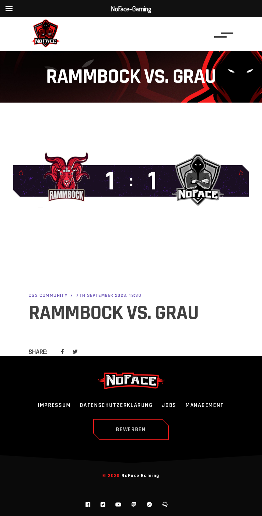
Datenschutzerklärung (116, 405)
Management (205, 405)
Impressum (54, 405)
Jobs (169, 405)
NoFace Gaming (140, 476)
